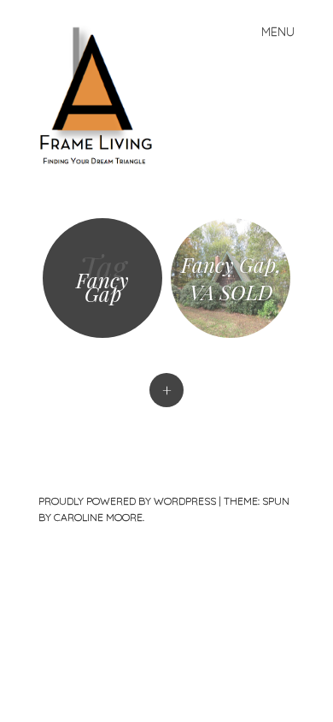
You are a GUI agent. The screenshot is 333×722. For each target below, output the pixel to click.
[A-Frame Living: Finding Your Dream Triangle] (102, 95)
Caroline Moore (98, 517)
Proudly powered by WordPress (127, 500)
